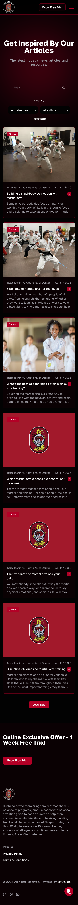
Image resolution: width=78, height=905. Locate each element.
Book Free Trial (52, 7)
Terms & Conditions (16, 860)
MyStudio (64, 882)
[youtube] (18, 894)
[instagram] (5, 894)
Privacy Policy (12, 854)
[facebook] (11, 894)
